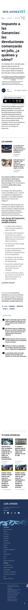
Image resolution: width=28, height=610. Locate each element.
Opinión (6, 547)
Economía (9, 18)
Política (5, 531)
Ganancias (12, 306)
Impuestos (20, 306)
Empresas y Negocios (9, 549)
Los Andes (2, 18)
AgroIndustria (7, 554)
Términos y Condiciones (10, 572)
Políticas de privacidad (9, 574)
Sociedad (6, 536)
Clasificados (7, 569)
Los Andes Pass (8, 565)
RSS (5, 576)
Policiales (6, 538)
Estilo (5, 552)
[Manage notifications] (24, 603)
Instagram (8, 513)
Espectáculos (7, 543)
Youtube (19, 513)
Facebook (4, 513)
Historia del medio (8, 578)
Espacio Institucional (9, 560)
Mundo (5, 545)
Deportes (6, 540)
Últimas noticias (8, 529)
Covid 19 (5, 308)
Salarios (12, 308)
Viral (5, 558)
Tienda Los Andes (8, 567)
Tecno (5, 556)
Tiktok (11, 513)
